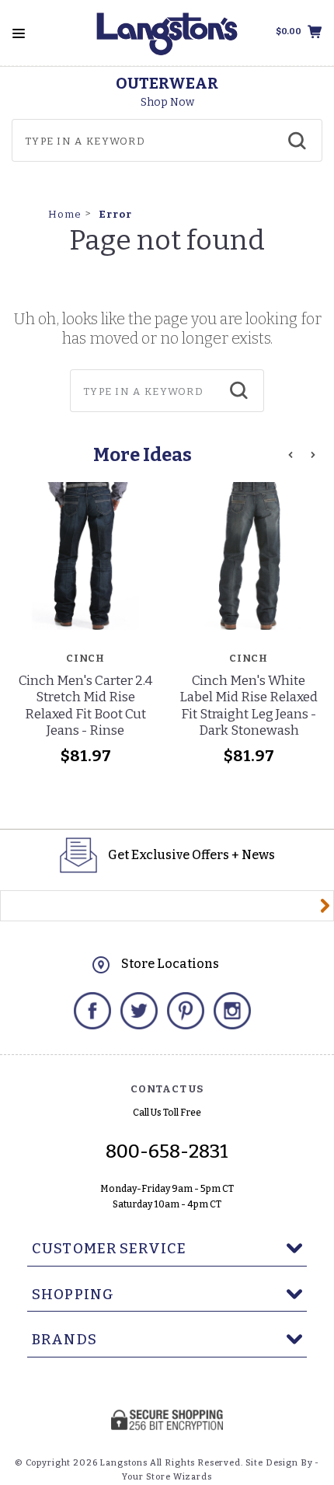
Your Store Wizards (166, 1477)
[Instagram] (232, 1010)
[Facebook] (92, 1010)
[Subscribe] (325, 906)
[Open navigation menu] (19, 33)
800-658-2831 (167, 1151)
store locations (170, 963)
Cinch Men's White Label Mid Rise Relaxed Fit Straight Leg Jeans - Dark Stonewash (248, 706)
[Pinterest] (185, 1010)
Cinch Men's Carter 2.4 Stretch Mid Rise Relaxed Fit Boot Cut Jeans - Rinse (85, 706)
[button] (290, 455)
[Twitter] (139, 1010)
